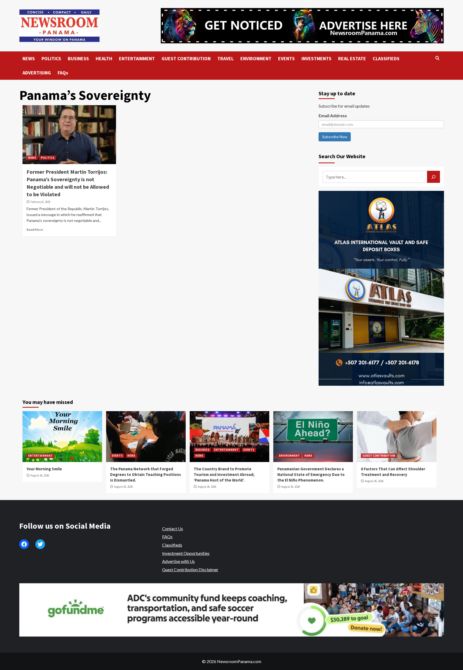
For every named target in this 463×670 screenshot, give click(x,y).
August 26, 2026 (40, 475)
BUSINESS (78, 58)
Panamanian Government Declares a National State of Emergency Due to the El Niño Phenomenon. (311, 474)
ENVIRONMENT (255, 58)
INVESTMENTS (316, 58)
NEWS (29, 58)
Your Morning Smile (44, 468)
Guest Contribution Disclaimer (190, 569)
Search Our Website (342, 156)
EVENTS (286, 58)
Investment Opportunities (186, 553)
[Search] (437, 58)
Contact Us (172, 528)
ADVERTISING (37, 73)
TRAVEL (225, 58)
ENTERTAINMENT (137, 58)
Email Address (333, 115)
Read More (35, 230)
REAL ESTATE (352, 58)
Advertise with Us (178, 561)
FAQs (63, 73)
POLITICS (51, 58)
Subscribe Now (334, 136)
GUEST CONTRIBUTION (186, 58)
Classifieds (172, 544)
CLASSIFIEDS (386, 58)
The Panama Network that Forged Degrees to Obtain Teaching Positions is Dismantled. (145, 474)
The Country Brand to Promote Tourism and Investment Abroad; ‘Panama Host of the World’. (224, 474)
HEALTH (104, 58)
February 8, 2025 (40, 202)
